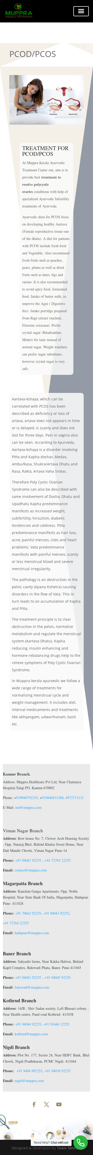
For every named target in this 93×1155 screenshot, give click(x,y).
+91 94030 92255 (58, 1070)
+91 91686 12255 (56, 1024)
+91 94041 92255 (28, 977)
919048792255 (27, 797)
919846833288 (53, 797)
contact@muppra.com (31, 870)
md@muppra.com (28, 807)
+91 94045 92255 (58, 977)
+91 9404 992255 (29, 1070)
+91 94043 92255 (56, 913)
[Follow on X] (46, 1104)
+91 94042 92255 (28, 860)
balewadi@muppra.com (32, 987)
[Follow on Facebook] (34, 1104)
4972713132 (75, 797)
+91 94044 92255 (28, 1024)
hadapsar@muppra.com (32, 932)
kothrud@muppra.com (31, 1033)
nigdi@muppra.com (29, 1080)
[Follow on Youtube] (59, 1104)
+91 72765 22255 (58, 860)
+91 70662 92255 (28, 913)
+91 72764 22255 (16, 922)
